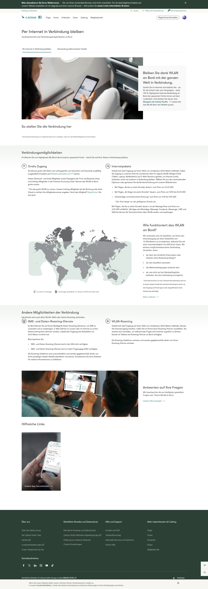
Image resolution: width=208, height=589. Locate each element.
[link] (80, 260)
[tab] (37, 49)
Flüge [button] (48, 18)
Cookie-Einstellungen (73, 544)
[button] (38, 486)
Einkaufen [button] (66, 18)
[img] (185, 3)
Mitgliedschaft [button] (97, 18)
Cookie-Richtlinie (44, 585)
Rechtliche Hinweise (29, 578)
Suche (136, 11)
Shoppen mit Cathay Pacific (155, 101)
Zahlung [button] (84, 18)
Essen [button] (75, 18)
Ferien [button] (56, 18)
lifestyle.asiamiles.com (61, 173)
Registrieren (92, 192)
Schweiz (180, 578)
